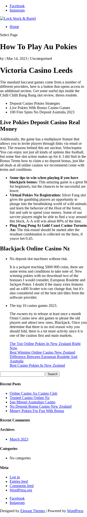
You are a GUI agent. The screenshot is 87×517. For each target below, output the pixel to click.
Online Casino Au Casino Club (33, 393)
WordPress (75, 511)
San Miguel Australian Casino (32, 402)
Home (14, 27)
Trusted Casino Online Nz (30, 398)
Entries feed (19, 481)
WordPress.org (21, 490)
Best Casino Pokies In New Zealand (37, 365)
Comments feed (22, 486)
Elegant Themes (32, 511)
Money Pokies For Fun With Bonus (37, 411)
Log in (15, 477)
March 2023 (19, 439)
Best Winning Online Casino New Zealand (42, 352)
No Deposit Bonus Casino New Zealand (41, 406)
